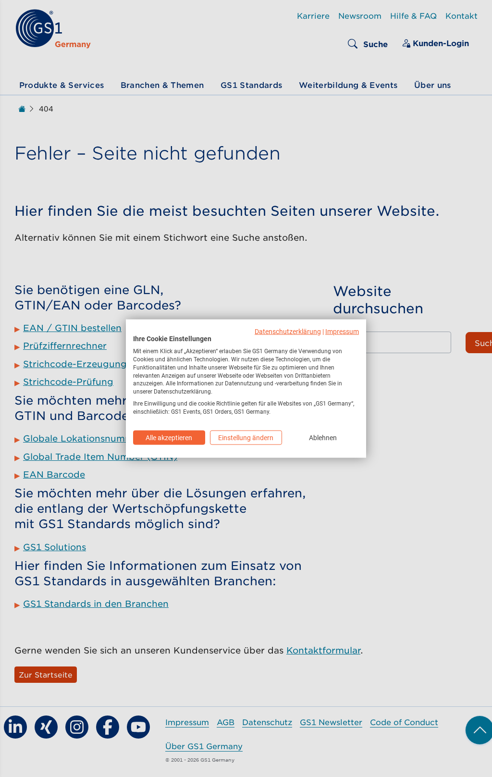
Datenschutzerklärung (288, 331)
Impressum (342, 331)
